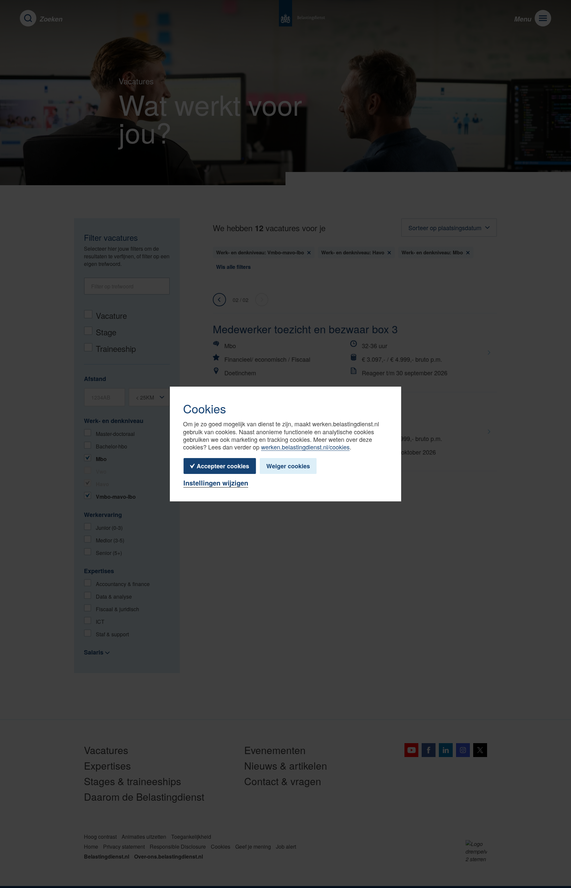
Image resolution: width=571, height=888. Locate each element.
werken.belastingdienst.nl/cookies (305, 447)
